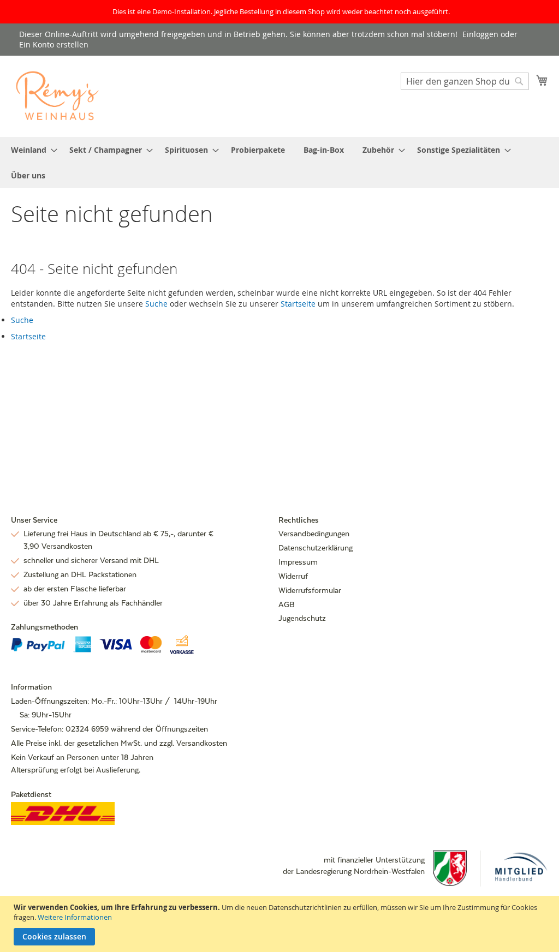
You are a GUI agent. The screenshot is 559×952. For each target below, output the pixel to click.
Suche (156, 303)
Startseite (298, 303)
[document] (281, 923)
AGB (286, 604)
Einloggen (480, 34)
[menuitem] (30, 150)
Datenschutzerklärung (315, 547)
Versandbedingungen (313, 533)
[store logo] (57, 95)
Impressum (298, 562)
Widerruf (293, 576)
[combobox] (465, 81)
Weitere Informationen (75, 917)
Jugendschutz (302, 618)
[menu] (279, 162)
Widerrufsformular (309, 590)
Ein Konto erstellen (53, 44)
